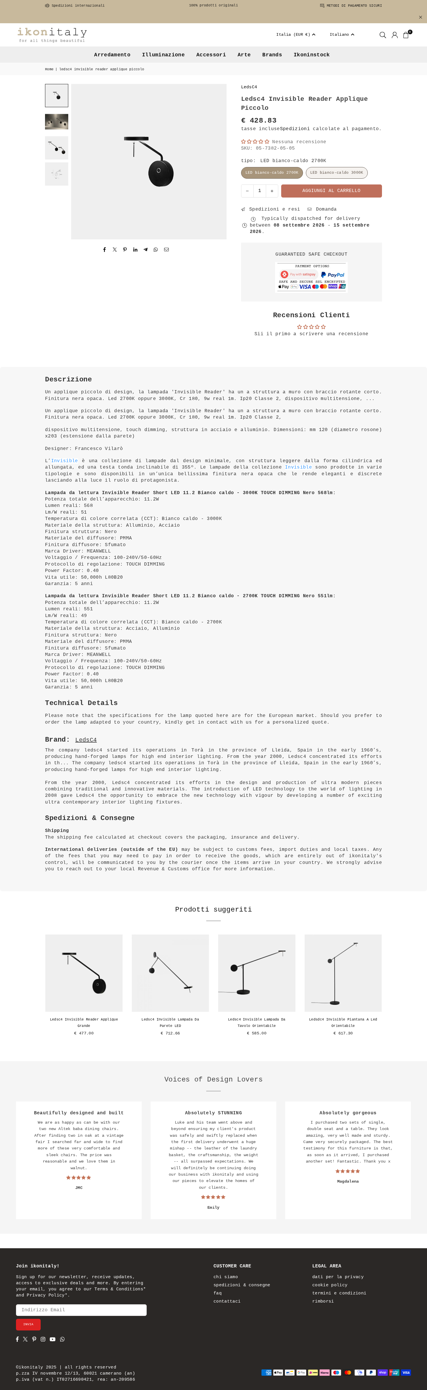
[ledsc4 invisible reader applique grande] (84, 973)
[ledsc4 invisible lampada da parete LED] (170, 973)
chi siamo (226, 1277)
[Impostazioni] (395, 35)
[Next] (215, 162)
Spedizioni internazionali (77, 6)
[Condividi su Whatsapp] (156, 250)
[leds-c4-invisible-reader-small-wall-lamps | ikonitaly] (56, 121)
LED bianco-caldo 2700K (272, 173)
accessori (211, 55)
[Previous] (83, 162)
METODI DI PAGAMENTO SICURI (353, 6)
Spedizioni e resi (273, 209)
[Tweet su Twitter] (115, 250)
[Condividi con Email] (166, 250)
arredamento (112, 55)
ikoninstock (312, 55)
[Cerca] (383, 35)
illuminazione (163, 55)
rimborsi (323, 1301)
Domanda (325, 209)
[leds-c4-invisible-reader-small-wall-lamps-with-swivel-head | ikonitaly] (56, 147)
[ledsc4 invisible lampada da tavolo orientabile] (256, 973)
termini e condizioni (339, 1293)
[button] (296, 35)
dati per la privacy (338, 1277)
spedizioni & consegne (242, 1285)
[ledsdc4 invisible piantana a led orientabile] (343, 973)
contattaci (227, 1301)
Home (49, 69)
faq (218, 1293)
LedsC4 (249, 87)
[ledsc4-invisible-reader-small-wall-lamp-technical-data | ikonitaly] (56, 174)
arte (244, 55)
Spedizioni (295, 129)
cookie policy (329, 1285)
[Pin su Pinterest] (125, 250)
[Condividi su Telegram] (145, 250)
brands (272, 55)
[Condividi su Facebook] (105, 250)
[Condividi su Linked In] (135, 250)
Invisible (64, 461)
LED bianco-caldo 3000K (336, 173)
